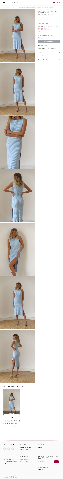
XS (39, 20)
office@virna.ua (24, 461)
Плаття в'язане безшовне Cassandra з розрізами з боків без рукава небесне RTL (11, 422)
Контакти (40, 447)
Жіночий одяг (6, 7)
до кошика (11, 413)
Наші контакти (24, 456)
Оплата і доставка (25, 449)
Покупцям (23, 444)
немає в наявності (49, 41)
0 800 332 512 (24, 459)
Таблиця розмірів (43, 23)
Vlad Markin (16, 477)
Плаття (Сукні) (14, 7)
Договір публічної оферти (27, 451)
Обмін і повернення (25, 447)
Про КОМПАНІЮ (41, 444)
